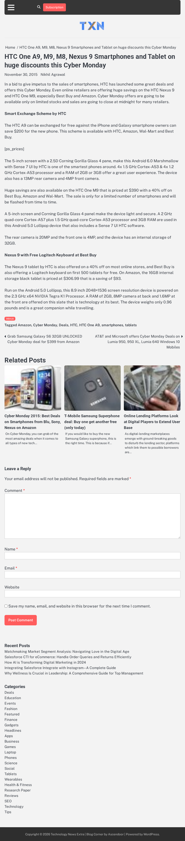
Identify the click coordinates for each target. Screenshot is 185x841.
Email (11, 568)
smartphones (112, 325)
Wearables (13, 779)
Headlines (13, 730)
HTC (73, 325)
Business (12, 741)
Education (13, 698)
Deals (10, 318)
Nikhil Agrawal (53, 74)
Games (10, 747)
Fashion (11, 709)
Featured (12, 714)
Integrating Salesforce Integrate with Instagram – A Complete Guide (60, 668)
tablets (131, 325)
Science (11, 763)
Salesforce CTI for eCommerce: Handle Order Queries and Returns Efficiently (68, 657)
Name (11, 549)
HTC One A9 (89, 325)
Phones (11, 757)
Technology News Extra (67, 834)
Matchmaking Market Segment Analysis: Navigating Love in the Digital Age (67, 651)
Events (10, 703)
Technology (14, 806)
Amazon (24, 325)
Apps (9, 736)
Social (10, 768)
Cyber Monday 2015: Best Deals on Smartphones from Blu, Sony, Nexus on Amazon (33, 422)
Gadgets (11, 725)
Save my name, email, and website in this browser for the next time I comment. (79, 606)
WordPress (151, 834)
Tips (8, 812)
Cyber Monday (45, 325)
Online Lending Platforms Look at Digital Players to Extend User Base (152, 422)
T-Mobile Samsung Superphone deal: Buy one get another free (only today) (92, 422)
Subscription (54, 7)
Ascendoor (116, 834)
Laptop (10, 752)
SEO (8, 801)
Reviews (11, 795)
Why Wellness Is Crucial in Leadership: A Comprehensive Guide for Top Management (74, 673)
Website (12, 587)
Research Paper (18, 790)
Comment (15, 490)
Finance (11, 719)
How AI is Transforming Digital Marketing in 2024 (45, 662)
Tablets (11, 774)
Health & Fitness (18, 785)
